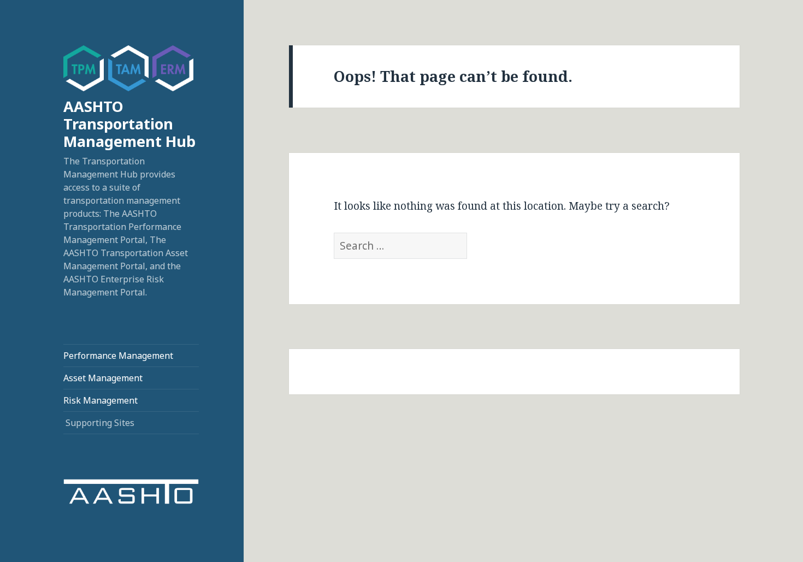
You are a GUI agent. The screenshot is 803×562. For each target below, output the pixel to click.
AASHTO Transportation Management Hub (129, 123)
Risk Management (100, 400)
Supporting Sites (100, 423)
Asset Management (103, 378)
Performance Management (118, 356)
